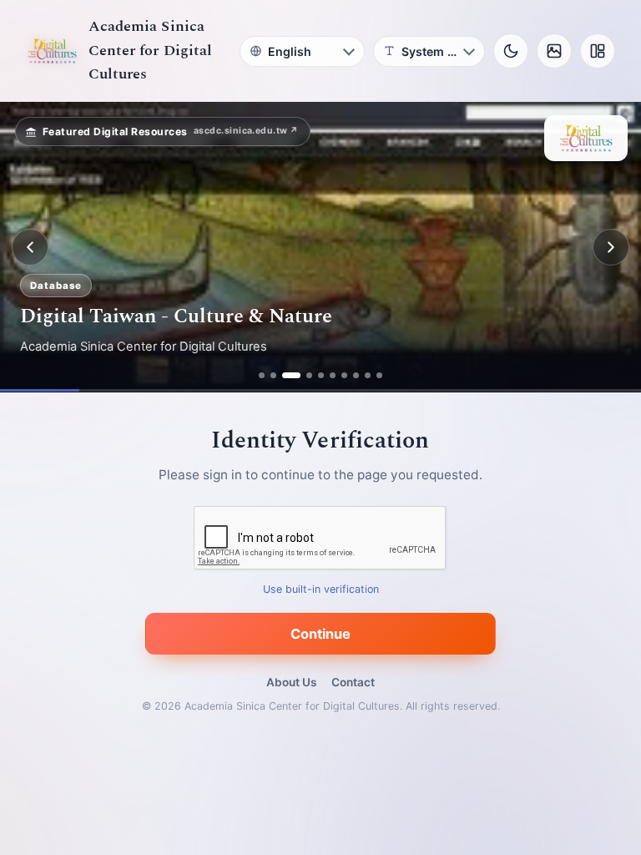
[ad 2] (273, 375)
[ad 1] (262, 375)
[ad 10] (379, 375)
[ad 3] (291, 375)
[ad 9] (368, 375)
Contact (353, 682)
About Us (291, 682)
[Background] (554, 50)
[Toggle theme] (510, 50)
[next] (611, 247)
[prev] (30, 247)
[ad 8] (356, 375)
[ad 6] (333, 375)
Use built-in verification (321, 590)
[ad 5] (321, 375)
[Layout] (597, 50)
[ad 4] (309, 375)
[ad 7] (344, 375)
